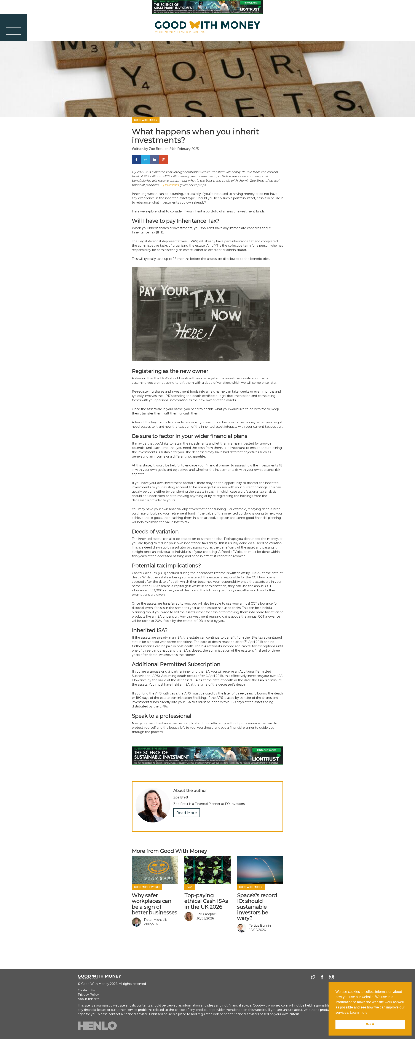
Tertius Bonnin (260, 925)
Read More (186, 812)
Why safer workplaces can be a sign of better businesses (154, 904)
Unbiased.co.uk (160, 1014)
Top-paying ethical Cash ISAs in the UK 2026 (206, 901)
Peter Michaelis (155, 920)
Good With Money (145, 120)
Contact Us (86, 990)
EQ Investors (169, 185)
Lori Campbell (206, 914)
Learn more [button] (358, 1012)
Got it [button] (370, 1024)
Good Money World (147, 887)
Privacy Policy (88, 995)
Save (190, 887)
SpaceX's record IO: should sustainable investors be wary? (257, 906)
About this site (89, 999)
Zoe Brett (156, 149)
